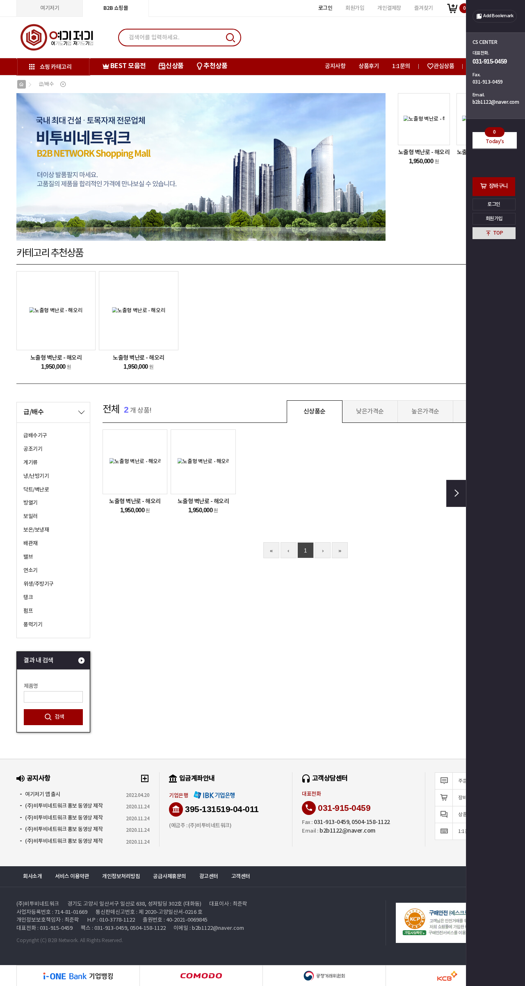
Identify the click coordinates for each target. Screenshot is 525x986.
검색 (59, 717)
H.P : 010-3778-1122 (111, 920)
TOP (498, 233)
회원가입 (494, 218)
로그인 (494, 204)
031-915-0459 (489, 61)
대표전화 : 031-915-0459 (44, 928)
